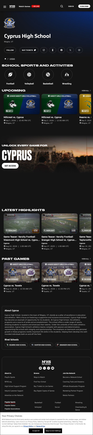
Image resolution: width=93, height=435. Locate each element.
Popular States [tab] (10, 405)
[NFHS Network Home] (12, 6)
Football (58, 402)
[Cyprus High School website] (43, 50)
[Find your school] (62, 6)
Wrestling (78, 402)
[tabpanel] (61, 408)
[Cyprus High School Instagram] (79, 50)
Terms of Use (40, 426)
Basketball (38, 402)
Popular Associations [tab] (12, 409)
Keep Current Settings (53, 431)
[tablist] (16, 405)
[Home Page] (5, 58)
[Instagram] (48, 368)
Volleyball (38, 407)
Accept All (35, 431)
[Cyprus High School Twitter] (70, 50)
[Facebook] (40, 368)
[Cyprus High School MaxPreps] (52, 50)
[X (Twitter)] (44, 368)
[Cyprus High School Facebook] (61, 50)
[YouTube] (52, 368)
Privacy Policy (28, 426)
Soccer (57, 407)
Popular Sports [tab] (10, 402)
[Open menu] (5, 7)
